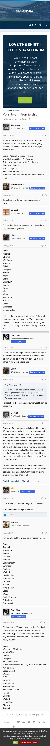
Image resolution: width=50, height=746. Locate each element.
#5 (46, 348)
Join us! (25, 100)
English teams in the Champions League (21, 481)
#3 (46, 220)
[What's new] (40, 24)
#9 (46, 533)
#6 (46, 379)
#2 (46, 195)
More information (26, 743)
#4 (46, 246)
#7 (46, 423)
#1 (46, 135)
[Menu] (4, 25)
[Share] (42, 135)
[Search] (46, 24)
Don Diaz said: (11, 385)
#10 (45, 622)
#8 (46, 498)
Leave (35, 743)
